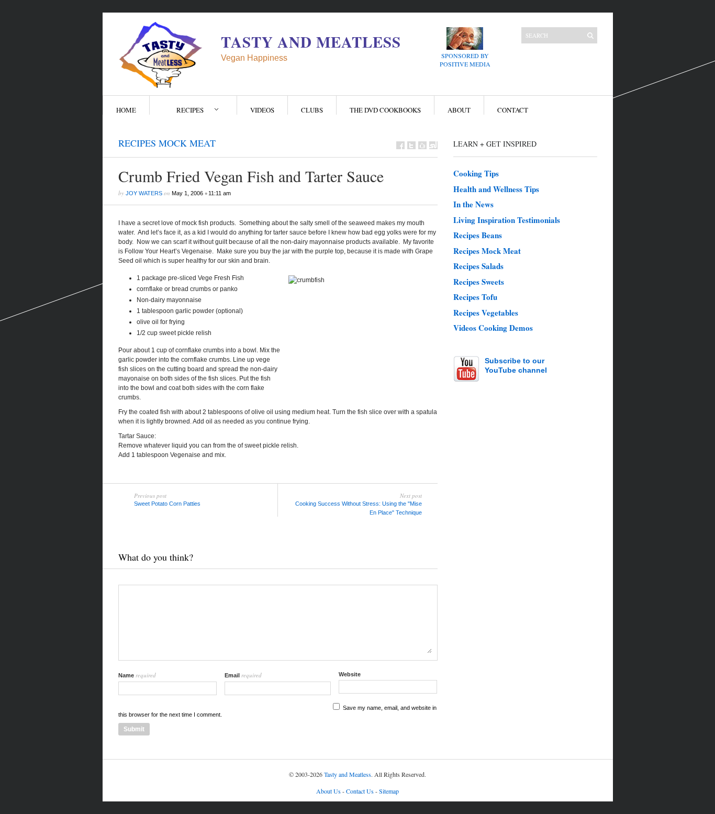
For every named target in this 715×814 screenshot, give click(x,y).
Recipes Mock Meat (167, 143)
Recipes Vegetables (485, 312)
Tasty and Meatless (347, 774)
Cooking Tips (476, 173)
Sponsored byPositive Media (465, 59)
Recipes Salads (478, 266)
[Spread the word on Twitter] (411, 145)
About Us (328, 791)
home (126, 110)
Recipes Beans (477, 235)
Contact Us (360, 791)
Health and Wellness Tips (496, 189)
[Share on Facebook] (400, 145)
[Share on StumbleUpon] (433, 145)
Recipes (190, 110)
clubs (312, 110)
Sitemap (389, 791)
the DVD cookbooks (385, 110)
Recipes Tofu (475, 297)
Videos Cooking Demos (493, 327)
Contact (512, 110)
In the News (473, 204)
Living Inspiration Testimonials (506, 220)
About (459, 110)
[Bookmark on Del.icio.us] (422, 145)
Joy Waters (144, 193)
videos (262, 110)
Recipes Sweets (478, 281)
